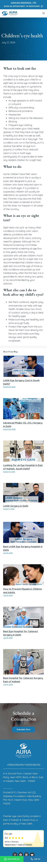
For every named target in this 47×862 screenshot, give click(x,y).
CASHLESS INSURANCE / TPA (23, 3)
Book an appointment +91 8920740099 (22, 6)
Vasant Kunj (10, 844)
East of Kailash (25, 844)
